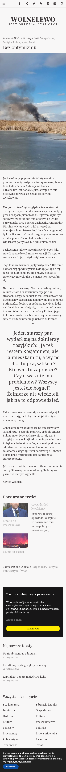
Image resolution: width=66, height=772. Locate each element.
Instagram (47, 3)
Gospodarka (47, 38)
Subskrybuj (33, 628)
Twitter (32, 3)
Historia (8, 716)
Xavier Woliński (12, 38)
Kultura (40, 716)
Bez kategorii (11, 704)
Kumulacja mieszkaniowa (12, 523)
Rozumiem (10, 766)
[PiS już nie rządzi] (15, 540)
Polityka (7, 42)
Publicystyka (20, 42)
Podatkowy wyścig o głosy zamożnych (26, 665)
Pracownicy (10, 733)
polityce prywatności (20, 761)
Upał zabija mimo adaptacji (19, 653)
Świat (32, 42)
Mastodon (25, 3)
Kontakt (54, 3)
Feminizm (9, 710)
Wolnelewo (33, 19)
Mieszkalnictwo (45, 722)
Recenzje (41, 739)
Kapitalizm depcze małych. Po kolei (24, 676)
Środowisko (10, 745)
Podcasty (8, 727)
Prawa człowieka (46, 733)
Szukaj (61, 3)
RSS (40, 3)
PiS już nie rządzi (13, 552)
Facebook (18, 3)
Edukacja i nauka (46, 704)
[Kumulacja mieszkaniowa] (15, 510)
